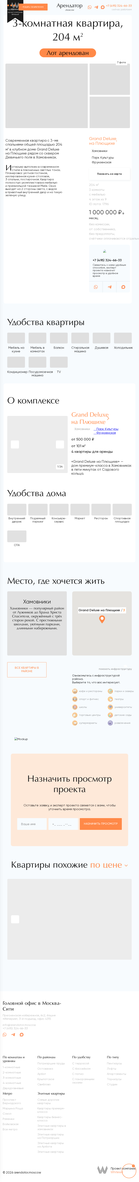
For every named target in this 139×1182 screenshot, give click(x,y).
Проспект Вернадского (12, 1101)
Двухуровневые (13, 1088)
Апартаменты (116, 1074)
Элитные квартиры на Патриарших (50, 1136)
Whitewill (117, 1172)
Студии (112, 1084)
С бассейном (81, 1068)
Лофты (111, 1068)
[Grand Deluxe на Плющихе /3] (102, 629)
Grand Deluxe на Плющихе (102, 141)
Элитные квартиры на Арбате (50, 1144)
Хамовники (99, 151)
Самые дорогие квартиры (48, 1101)
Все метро (10, 1129)
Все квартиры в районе (27, 670)
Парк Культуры (106, 429)
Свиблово (44, 1084)
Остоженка (45, 1068)
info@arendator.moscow (19, 1025)
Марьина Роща (13, 1108)
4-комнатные (12, 1083)
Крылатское (45, 1079)
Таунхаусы (114, 1079)
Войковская (10, 1124)
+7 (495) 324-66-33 (119, 6)
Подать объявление (33, 7)
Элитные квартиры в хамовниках (51, 1127)
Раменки (8, 1119)
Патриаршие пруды (51, 1063)
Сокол (7, 1113)
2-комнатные (12, 1072)
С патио (78, 1074)
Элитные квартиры (50, 1151)
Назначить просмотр (101, 823)
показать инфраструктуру (115, 669)
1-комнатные (11, 1067)
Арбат (41, 1074)
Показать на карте (109, 174)
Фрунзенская (105, 433)
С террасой (80, 1063)
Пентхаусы (114, 1063)
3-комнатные (12, 1077)
